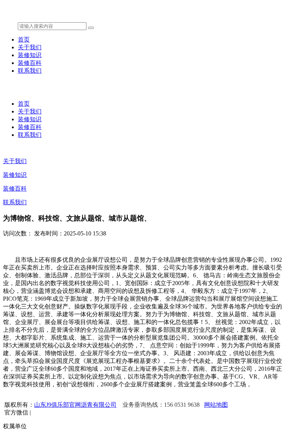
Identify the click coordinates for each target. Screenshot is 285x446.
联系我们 (30, 70)
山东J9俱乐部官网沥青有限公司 (75, 405)
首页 (24, 39)
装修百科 (30, 63)
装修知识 (30, 55)
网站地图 (216, 405)
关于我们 (30, 47)
